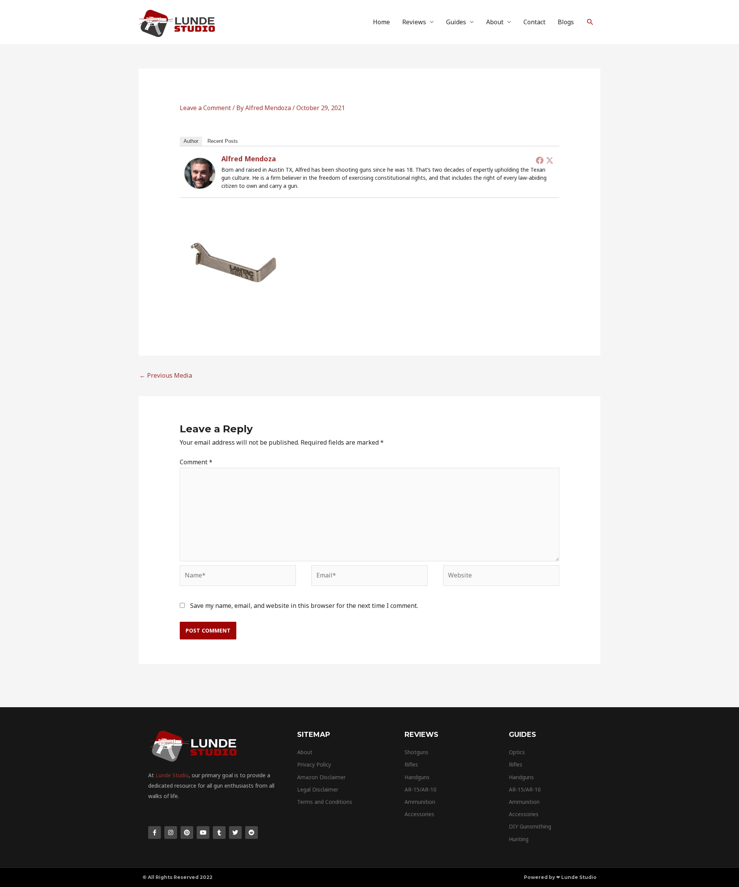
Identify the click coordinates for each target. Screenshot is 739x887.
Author (191, 141)
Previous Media (165, 375)
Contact (534, 22)
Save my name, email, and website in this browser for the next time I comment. (304, 605)
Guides (456, 22)
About (494, 22)
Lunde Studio (172, 775)
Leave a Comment (205, 108)
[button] (590, 22)
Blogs (566, 22)
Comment (196, 462)
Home (381, 22)
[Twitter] (549, 160)
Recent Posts (222, 141)
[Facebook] (539, 160)
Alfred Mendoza (248, 158)
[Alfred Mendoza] (199, 172)
